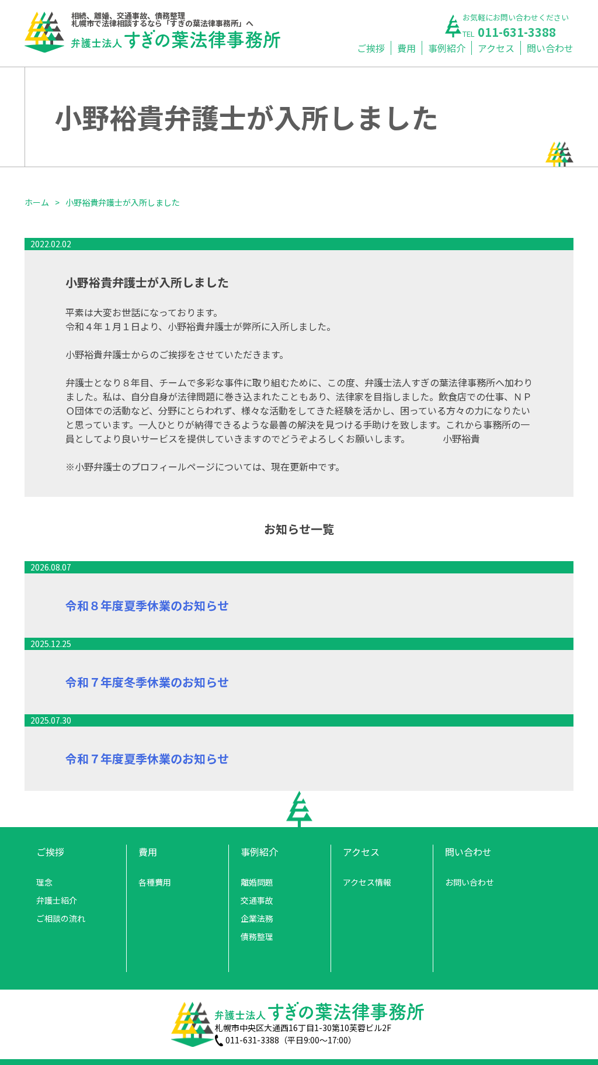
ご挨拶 (371, 48)
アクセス (496, 48)
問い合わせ (550, 48)
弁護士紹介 (56, 900)
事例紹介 (446, 48)
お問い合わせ (469, 882)
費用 (406, 48)
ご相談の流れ (60, 918)
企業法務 (257, 918)
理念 (44, 882)
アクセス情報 (367, 882)
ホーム (37, 202)
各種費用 (154, 882)
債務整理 (257, 936)
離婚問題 (257, 882)
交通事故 (257, 900)
